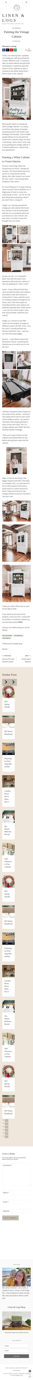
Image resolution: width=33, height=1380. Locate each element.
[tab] (6, 1120)
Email (6, 1202)
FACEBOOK (18, 635)
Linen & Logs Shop (16, 1307)
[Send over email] (15, 50)
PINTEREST (6, 638)
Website (6, 1211)
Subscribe (16, 1356)
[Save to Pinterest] (11, 50)
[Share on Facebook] (4, 50)
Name (6, 1193)
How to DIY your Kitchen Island (8, 659)
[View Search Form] (26, 2)
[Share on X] (7, 50)
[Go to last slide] (6, 682)
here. (20, 334)
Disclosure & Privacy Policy (16, 1368)
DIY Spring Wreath (7, 704)
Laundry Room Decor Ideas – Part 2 (7, 796)
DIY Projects (16, 28)
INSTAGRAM (7, 635)
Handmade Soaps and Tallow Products (16, 1332)
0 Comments (16, 41)
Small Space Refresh (26, 659)
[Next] (13, 682)
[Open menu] (6, 2)
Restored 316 (18, 1375)
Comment (7, 1165)
